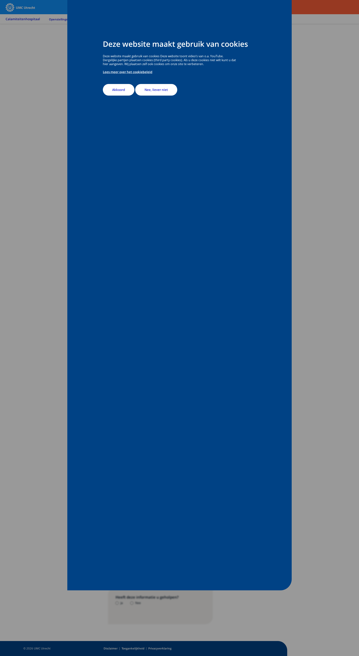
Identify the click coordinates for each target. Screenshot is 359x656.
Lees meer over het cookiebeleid (127, 72)
